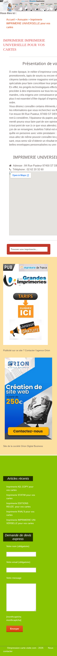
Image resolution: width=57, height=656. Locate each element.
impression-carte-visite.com (22, 648)
